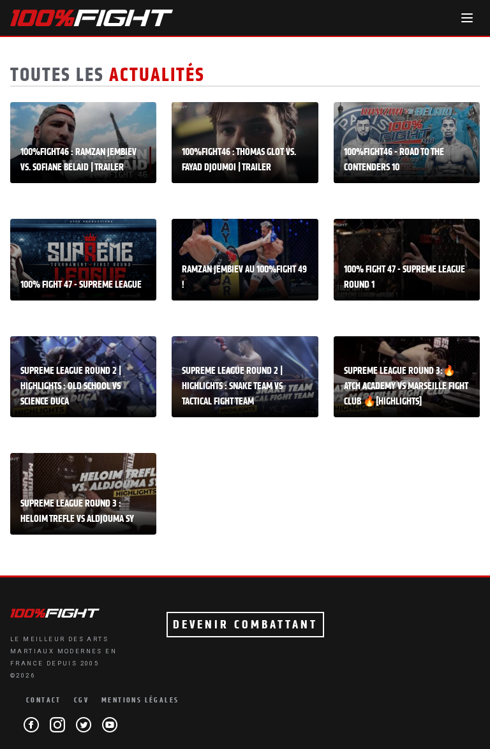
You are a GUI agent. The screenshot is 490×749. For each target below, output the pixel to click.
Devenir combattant (245, 624)
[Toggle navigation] (467, 18)
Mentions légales (140, 700)
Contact (43, 700)
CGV (81, 700)
